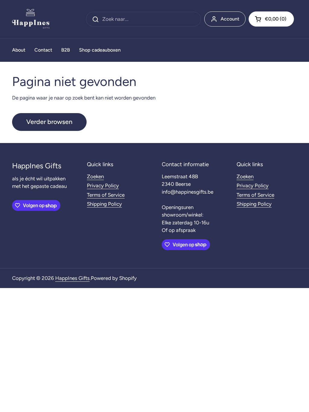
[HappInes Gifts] (30, 19)
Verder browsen (49, 121)
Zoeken (95, 176)
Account (230, 19)
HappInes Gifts (72, 278)
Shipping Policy (104, 204)
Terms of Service (106, 195)
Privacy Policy (103, 185)
